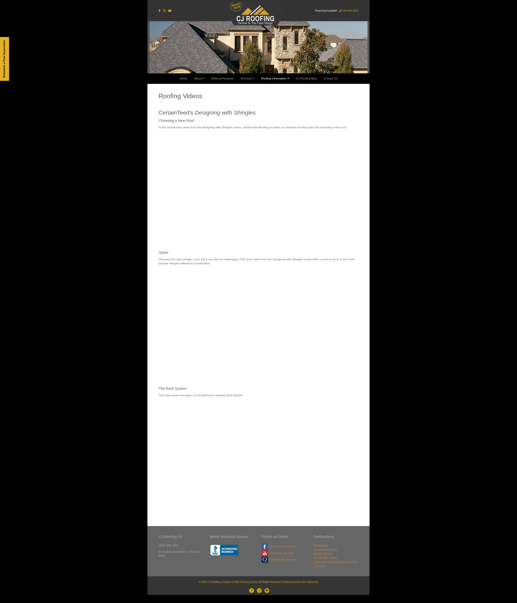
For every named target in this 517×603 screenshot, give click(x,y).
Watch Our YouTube (281, 553)
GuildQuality (321, 545)
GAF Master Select (325, 557)
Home (183, 78)
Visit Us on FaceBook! (282, 546)
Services (246, 78)
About (198, 78)
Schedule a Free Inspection (4, 59)
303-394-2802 (350, 10)
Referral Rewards (222, 78)
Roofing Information (273, 78)
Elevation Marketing (307, 582)
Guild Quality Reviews (282, 559)
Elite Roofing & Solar (246, 582)
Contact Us (331, 78)
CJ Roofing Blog (306, 78)
